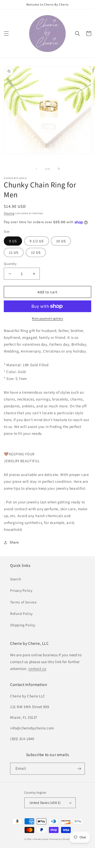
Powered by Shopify (60, 839)
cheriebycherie (41, 839)
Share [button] (14, 542)
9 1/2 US (37, 241)
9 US (13, 241)
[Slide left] (36, 168)
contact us (37, 668)
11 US (13, 252)
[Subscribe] (79, 769)
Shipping (9, 213)
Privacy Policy (21, 590)
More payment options (47, 318)
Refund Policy (21, 613)
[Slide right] (58, 168)
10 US (61, 241)
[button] (6, 33)
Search (15, 579)
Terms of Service (23, 602)
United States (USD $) (45, 803)
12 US (36, 252)
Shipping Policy (22, 625)
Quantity (10, 264)
